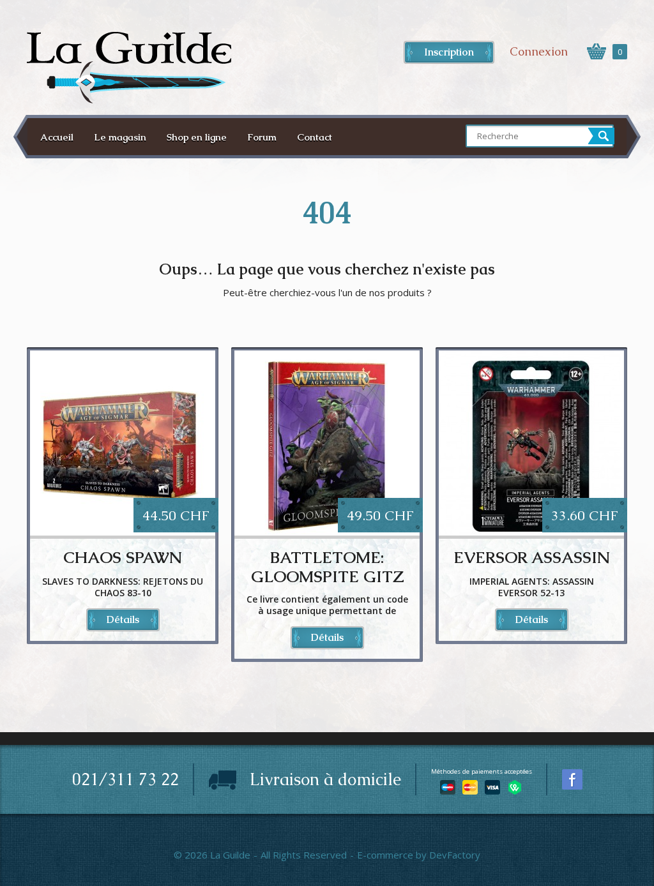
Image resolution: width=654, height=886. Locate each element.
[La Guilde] (129, 67)
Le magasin (120, 137)
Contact (314, 137)
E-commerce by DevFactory (418, 854)
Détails (123, 619)
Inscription (449, 52)
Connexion (539, 51)
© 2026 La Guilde (212, 854)
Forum (262, 137)
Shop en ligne (197, 137)
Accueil (56, 137)
